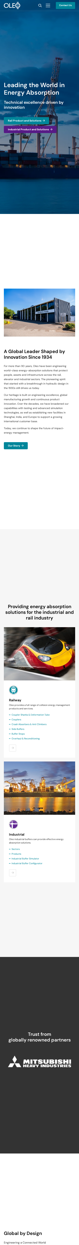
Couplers (16, 719)
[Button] (12, 748)
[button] (40, 5)
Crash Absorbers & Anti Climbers (29, 724)
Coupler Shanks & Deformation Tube (31, 714)
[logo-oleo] (12, 5)
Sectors (16, 849)
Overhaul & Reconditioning (26, 738)
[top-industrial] (39, 788)
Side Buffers (18, 729)
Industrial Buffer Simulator (25, 858)
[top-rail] (39, 653)
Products (16, 853)
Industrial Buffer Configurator (27, 863)
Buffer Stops (18, 733)
